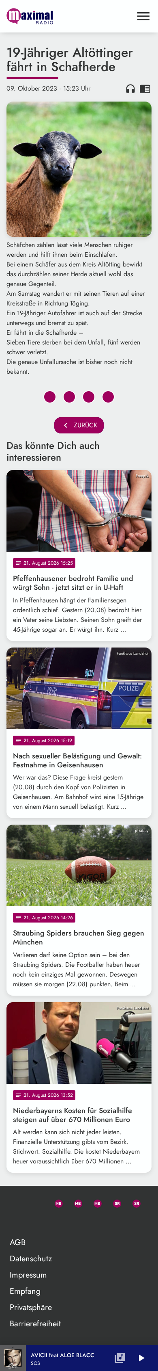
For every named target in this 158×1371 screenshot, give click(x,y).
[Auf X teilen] (69, 396)
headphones (130, 88)
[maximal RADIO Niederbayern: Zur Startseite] (69, 16)
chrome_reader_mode (145, 88)
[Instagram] (94, 1202)
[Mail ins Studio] (16, 1202)
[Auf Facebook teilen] (49, 396)
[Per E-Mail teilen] (108, 396)
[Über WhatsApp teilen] (88, 396)
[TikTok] (16, 1221)
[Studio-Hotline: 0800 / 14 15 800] (35, 1202)
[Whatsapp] (55, 1202)
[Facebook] (74, 1202)
